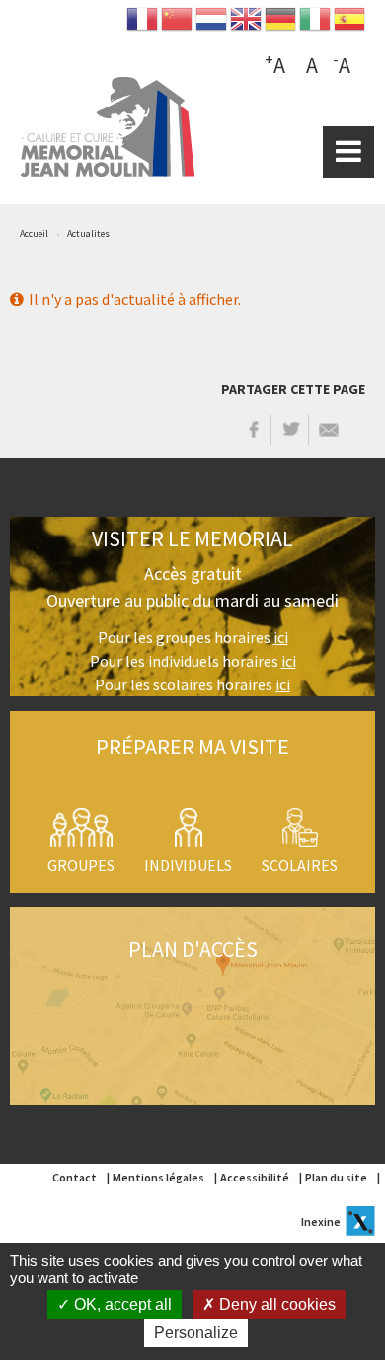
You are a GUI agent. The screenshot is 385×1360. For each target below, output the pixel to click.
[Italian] (315, 23)
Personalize (196, 1332)
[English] (246, 23)
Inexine (321, 1221)
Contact (74, 1177)
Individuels (188, 865)
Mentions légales (158, 1177)
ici (280, 637)
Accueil (34, 233)
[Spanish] (349, 23)
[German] (280, 23)
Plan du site (336, 1177)
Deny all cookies (275, 1304)
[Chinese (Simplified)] (176, 23)
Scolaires (300, 865)
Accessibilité (254, 1177)
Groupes (81, 865)
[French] (142, 23)
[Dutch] (211, 23)
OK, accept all (121, 1304)
